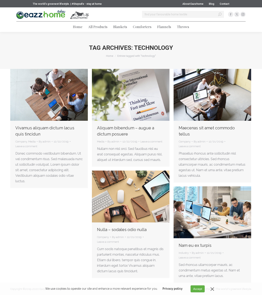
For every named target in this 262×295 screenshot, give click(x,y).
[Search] (219, 14)
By (45, 141)
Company (21, 141)
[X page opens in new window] (236, 14)
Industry (184, 252)
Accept (197, 288)
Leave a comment (26, 146)
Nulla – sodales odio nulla (122, 229)
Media (32, 141)
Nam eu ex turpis (195, 245)
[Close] (212, 288)
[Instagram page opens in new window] (243, 14)
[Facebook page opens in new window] (230, 14)
